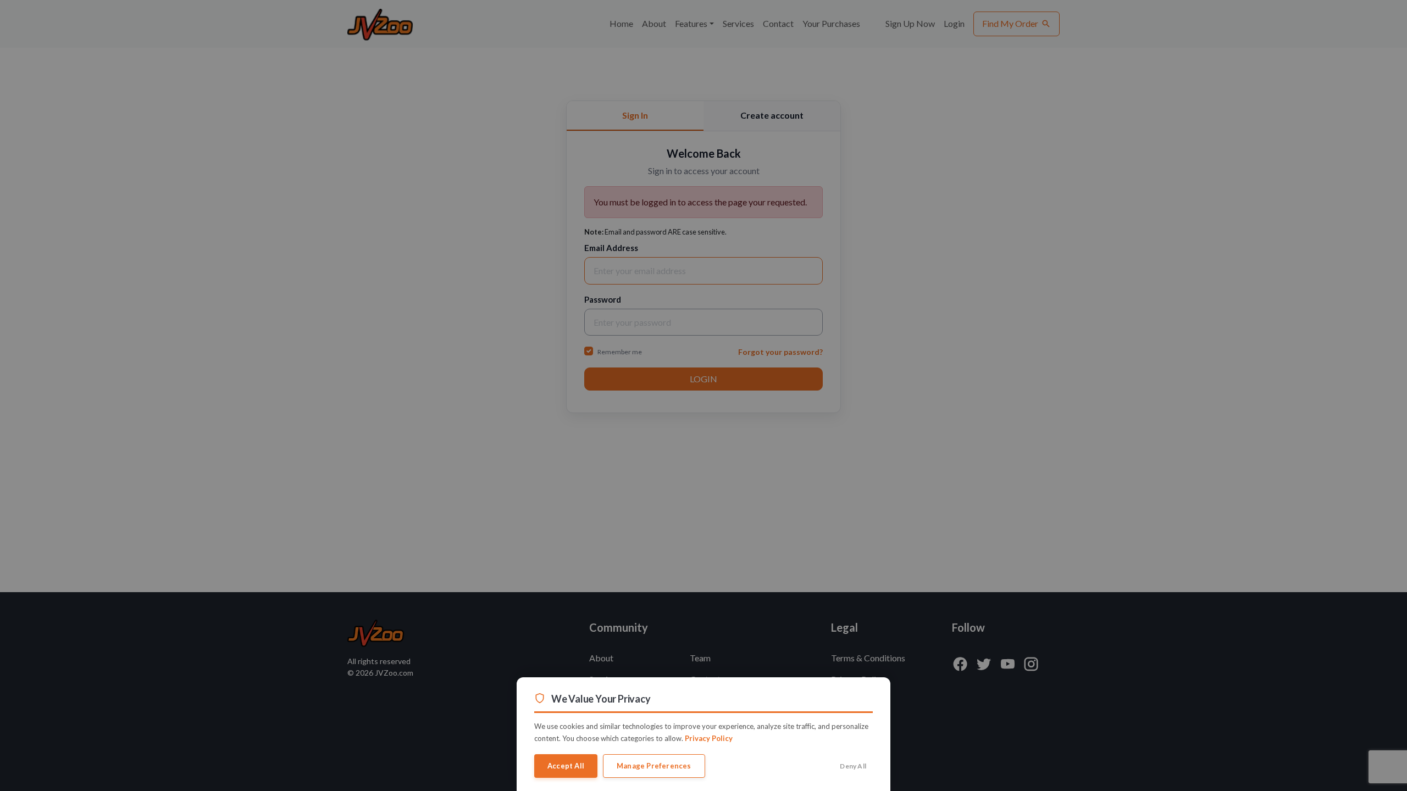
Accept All (565, 765)
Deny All (853, 766)
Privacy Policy (709, 738)
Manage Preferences (654, 765)
